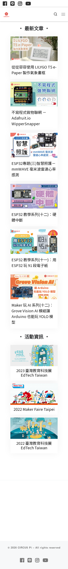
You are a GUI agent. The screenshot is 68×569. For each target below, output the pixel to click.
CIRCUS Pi (25, 547)
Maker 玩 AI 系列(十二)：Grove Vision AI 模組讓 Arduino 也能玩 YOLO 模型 (32, 313)
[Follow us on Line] (12, 3)
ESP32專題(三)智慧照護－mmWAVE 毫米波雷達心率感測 (34, 169)
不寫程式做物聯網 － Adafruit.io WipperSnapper (29, 117)
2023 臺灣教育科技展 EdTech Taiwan (34, 373)
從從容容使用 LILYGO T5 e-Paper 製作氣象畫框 (34, 69)
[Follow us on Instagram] (20, 3)
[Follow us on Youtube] (28, 3)
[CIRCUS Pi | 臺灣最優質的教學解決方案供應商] (6, 14)
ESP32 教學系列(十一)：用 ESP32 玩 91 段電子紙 (34, 262)
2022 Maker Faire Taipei (34, 409)
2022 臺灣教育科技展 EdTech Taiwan (34, 445)
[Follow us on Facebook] (5, 3)
